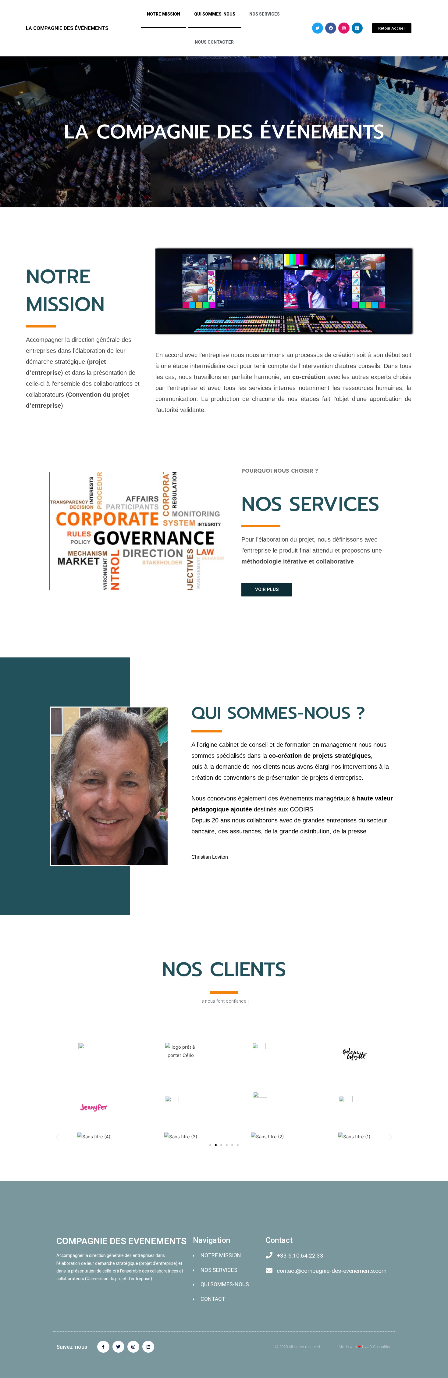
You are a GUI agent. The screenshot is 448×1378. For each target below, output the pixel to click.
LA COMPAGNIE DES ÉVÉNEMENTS (67, 28)
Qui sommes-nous (214, 14)
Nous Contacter (214, 42)
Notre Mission (163, 14)
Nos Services (264, 14)
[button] (391, 28)
